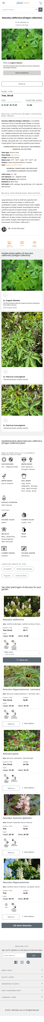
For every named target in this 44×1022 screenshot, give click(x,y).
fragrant (8, 165)
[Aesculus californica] (22, 626)
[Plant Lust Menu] (3, 3)
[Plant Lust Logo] (23, 3)
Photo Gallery (9, 246)
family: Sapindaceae (24, 569)
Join (34, 955)
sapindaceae (15, 155)
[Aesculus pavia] (22, 757)
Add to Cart (24, 660)
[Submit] (40, 10)
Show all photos (22, 73)
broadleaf (7, 569)
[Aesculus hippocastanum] (22, 886)
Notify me (22, 84)
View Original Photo (10, 308)
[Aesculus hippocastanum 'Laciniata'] (22, 693)
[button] (36, 10)
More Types (34, 246)
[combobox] (22, 653)
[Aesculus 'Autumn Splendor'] (22, 821)
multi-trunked (17, 165)
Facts (22, 245)
